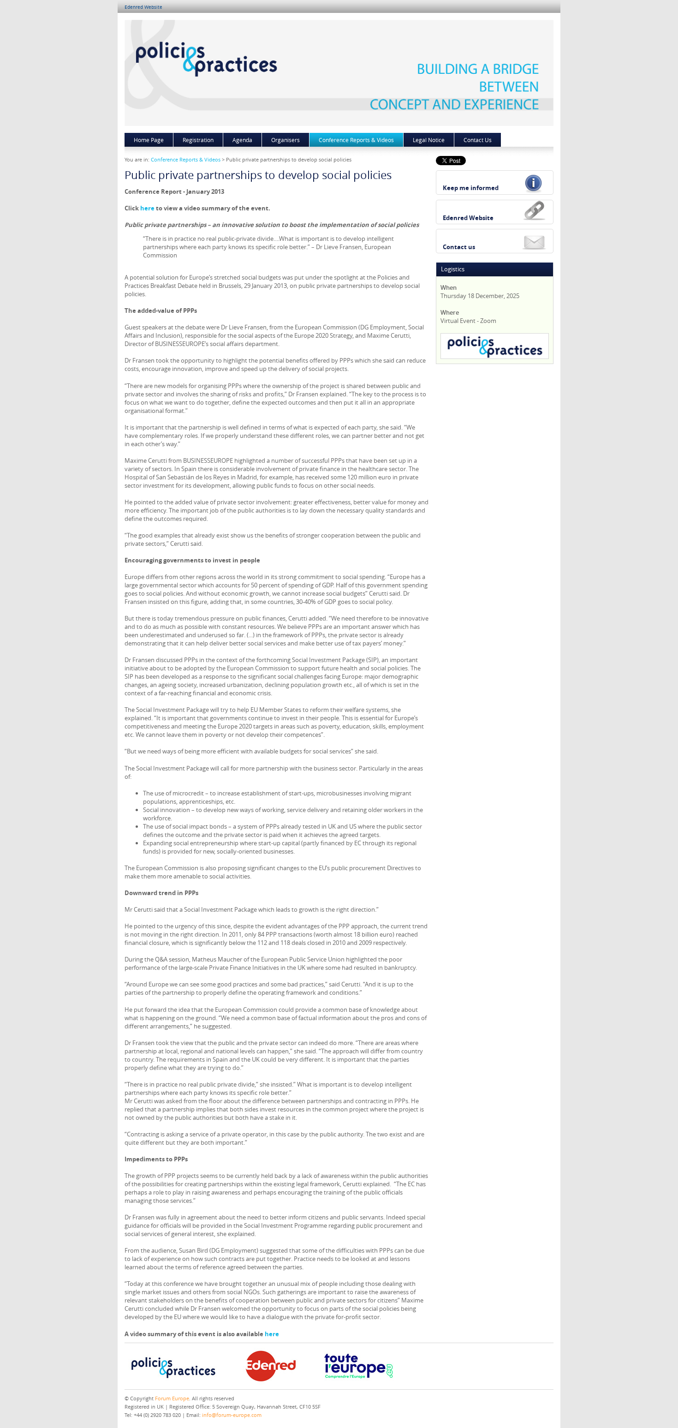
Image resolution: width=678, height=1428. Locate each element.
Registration (198, 139)
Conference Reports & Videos (356, 139)
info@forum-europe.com (232, 1414)
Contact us (459, 247)
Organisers (285, 139)
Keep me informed (471, 188)
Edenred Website (143, 7)
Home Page (149, 139)
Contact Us (478, 139)
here (147, 208)
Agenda (242, 139)
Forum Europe (172, 1398)
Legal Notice (429, 139)
